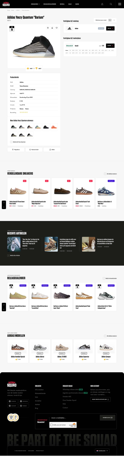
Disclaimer (31, 450)
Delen (53, 149)
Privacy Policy (40, 450)
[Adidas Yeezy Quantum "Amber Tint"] (14, 135)
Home (12, 10)
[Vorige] (4, 207)
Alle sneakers (39, 390)
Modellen (38, 401)
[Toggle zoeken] (111, 4)
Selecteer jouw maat (103, 20)
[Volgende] (4, 203)
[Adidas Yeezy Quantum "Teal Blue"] (14, 127)
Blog (77, 4)
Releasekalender (50, 4)
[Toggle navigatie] (119, 4)
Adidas (18, 10)
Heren (27, 108)
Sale (70, 4)
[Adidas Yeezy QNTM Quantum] (22, 135)
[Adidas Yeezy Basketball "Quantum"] (30, 135)
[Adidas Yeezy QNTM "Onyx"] (46, 127)
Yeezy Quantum (25, 10)
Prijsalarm (17, 149)
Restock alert (35, 149)
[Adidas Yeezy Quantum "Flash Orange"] (30, 127)
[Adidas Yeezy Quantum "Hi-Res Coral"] (38, 127)
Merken (37, 404)
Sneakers (34, 4)
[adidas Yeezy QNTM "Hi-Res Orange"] (54, 127)
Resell (62, 4)
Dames (21, 108)
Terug (8, 10)
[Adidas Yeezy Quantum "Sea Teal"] (22, 127)
